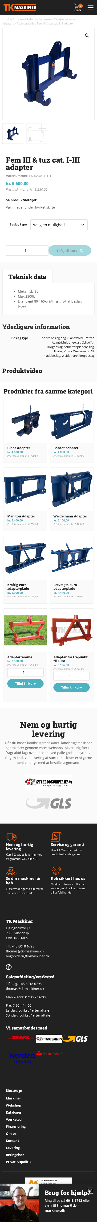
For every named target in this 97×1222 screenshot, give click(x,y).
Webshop (13, 1105)
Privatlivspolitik (19, 1162)
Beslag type (18, 224)
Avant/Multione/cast (66, 342)
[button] (87, 35)
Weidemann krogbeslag (78, 356)
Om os (11, 1133)
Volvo (68, 351)
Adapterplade (26, 23)
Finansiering (16, 1126)
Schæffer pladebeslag (79, 347)
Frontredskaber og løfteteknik (33, 19)
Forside (7, 19)
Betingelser (15, 1154)
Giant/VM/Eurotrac (80, 338)
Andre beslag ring (54, 338)
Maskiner (13, 1098)
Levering (13, 1147)
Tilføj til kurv (67, 250)
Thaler (58, 351)
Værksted (14, 1119)
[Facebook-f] (9, 967)
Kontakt (12, 1140)
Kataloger (13, 1112)
